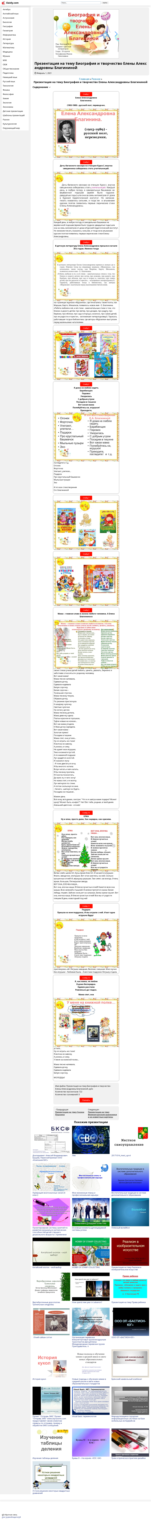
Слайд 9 (86, 610)
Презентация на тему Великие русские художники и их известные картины (102, 1114)
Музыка (6, 56)
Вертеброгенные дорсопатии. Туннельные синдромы (46, 1303)
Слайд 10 (86, 813)
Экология (7, 102)
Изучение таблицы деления (45, 1458)
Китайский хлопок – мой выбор (47, 1267)
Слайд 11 (86, 906)
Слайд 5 (86, 328)
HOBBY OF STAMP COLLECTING (86, 1267)
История (7, 39)
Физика (6, 90)
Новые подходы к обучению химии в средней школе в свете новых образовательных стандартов (89, 1381)
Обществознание (11, 68)
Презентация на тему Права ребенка (128, 1302)
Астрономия (8, 18)
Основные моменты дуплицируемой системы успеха (89, 1228)
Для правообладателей (11, 1517)
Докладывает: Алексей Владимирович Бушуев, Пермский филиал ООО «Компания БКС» (50, 1157)
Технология (8, 85)
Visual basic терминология (84, 1416)
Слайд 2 (86, 94)
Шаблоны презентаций (14, 115)
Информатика (9, 35)
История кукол (39, 1379)
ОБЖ (5, 64)
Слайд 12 (86, 978)
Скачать (86, 1100)
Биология (7, 22)
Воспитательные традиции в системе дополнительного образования (128, 1193)
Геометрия (8, 30)
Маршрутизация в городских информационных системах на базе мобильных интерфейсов (128, 1418)
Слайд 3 (86, 162)
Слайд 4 (86, 242)
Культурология (10, 124)
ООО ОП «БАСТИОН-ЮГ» (122, 1337)
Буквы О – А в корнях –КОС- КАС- (87, 1458)
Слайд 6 (86, 384)
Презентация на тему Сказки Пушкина (69, 1113)
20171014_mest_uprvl (121, 1155)
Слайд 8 (86, 554)
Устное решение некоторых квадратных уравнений (51, 1492)
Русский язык (9, 81)
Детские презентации (13, 111)
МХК (5, 60)
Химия (6, 98)
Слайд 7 (86, 498)
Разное (6, 119)
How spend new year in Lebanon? (87, 1302)
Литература (8, 43)
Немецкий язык (10, 77)
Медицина (8, 52)
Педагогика (8, 73)
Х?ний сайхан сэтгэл (42, 1337)
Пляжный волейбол (120, 1227)
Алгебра (6, 9)
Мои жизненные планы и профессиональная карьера (85, 1193)
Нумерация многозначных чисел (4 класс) (49, 1193)
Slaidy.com (12, 2)
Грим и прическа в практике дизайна (128, 1458)
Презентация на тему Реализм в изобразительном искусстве (126, 1268)
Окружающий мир (11, 128)
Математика (8, 47)
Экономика (8, 107)
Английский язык (11, 13)
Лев (74, 1155)
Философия (8, 94)
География (8, 26)
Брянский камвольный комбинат (126, 1379)
